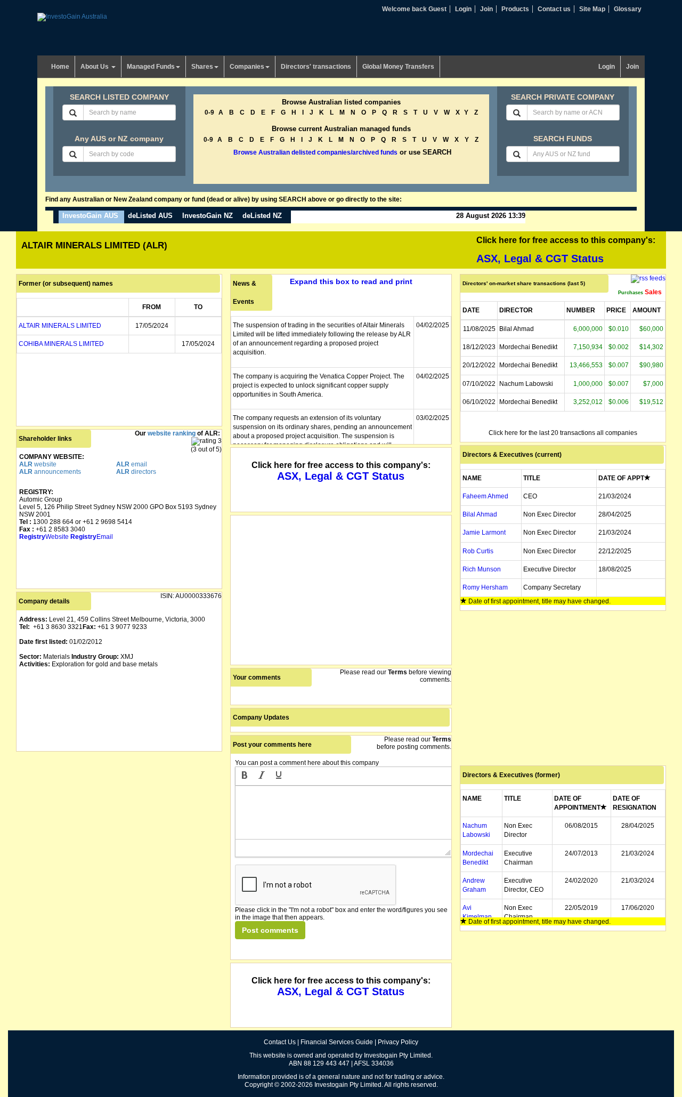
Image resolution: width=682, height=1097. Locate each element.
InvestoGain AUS (90, 216)
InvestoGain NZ (207, 216)
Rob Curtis (477, 551)
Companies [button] (247, 66)
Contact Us (280, 1042)
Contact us (554, 9)
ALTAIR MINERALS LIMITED (60, 325)
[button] (245, 776)
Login (463, 9)
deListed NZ (262, 216)
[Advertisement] (119, 829)
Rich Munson (481, 569)
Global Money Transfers (398, 66)
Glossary (628, 9)
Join (486, 9)
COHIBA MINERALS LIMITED (61, 344)
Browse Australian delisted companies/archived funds (315, 152)
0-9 (209, 112)
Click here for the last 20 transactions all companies (563, 433)
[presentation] (244, 776)
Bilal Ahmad (479, 514)
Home (60, 66)
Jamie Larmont (484, 532)
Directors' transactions (316, 66)
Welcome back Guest (414, 9)
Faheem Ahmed (485, 496)
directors (136, 471)
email (131, 464)
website (37, 464)
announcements (50, 471)
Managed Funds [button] (151, 66)
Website (44, 537)
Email (91, 537)
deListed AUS (150, 216)
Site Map (592, 9)
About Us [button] (95, 66)
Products (515, 9)
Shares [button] (202, 66)
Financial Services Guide (337, 1042)
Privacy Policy (398, 1042)
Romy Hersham (485, 587)
